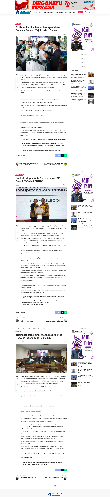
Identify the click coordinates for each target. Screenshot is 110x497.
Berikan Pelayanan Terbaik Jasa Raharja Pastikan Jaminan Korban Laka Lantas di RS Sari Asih (43, 143)
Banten (18, 23)
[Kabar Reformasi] (24, 12)
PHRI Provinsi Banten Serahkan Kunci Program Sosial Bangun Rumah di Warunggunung (41, 150)
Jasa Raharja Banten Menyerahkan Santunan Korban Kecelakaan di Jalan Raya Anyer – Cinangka (43, 145)
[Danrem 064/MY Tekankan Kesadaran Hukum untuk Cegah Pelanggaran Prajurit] (91, 101)
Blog (19, 21)
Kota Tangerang (74, 96)
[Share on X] (64, 34)
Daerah (72, 83)
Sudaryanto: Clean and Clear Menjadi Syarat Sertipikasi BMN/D (36, 464)
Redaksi (17, 34)
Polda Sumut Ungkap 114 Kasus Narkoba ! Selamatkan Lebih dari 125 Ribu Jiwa (39, 459)
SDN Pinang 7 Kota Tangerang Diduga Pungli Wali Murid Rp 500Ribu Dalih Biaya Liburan (42, 462)
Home (17, 21)
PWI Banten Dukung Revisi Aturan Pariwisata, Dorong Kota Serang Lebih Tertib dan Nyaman (78, 87)
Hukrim (18, 331)
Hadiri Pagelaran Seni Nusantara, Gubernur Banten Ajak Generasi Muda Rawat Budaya (78, 74)
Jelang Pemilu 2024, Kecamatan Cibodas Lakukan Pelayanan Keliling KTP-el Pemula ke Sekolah (43, 453)
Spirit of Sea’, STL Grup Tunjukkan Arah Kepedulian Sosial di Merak (37, 306)
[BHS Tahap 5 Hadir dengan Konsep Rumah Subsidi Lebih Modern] (91, 82)
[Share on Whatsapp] (66, 34)
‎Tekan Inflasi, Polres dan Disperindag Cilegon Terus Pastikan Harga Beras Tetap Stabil (41, 300)
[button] (87, 12)
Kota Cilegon (19, 174)
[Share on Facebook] (62, 34)
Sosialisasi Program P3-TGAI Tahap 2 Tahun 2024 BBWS (34, 304)
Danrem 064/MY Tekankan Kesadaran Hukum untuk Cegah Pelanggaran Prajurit (78, 101)
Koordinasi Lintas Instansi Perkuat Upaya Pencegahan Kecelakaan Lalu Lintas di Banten (41, 147)
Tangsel (75, 77)
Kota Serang (73, 90)
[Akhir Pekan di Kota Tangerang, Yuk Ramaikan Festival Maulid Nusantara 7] (91, 95)
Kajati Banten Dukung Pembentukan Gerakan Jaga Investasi (35, 302)
